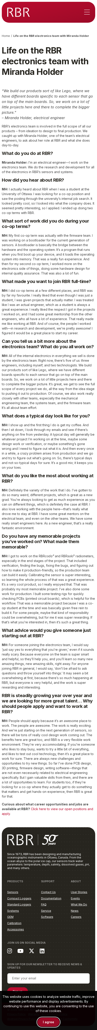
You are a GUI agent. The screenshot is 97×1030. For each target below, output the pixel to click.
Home (6, 36)
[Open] (87, 12)
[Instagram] (9, 951)
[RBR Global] (18, 12)
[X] (31, 951)
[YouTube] (20, 951)
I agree (48, 1022)
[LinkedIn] (42, 951)
